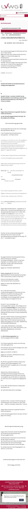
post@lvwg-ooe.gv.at (14, 489)
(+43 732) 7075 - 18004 (18, 486)
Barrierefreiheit (22, 507)
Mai (6, 34)
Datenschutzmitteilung (13, 506)
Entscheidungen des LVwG (12, 31)
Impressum (13, 507)
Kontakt (24, 506)
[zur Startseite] (12, 6)
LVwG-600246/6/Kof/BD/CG (15, 34)
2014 (3, 34)
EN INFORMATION (23, 13)
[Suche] (26, 15)
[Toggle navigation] (2, 19)
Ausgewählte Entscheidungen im (11, 28)
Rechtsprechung (8, 33)
